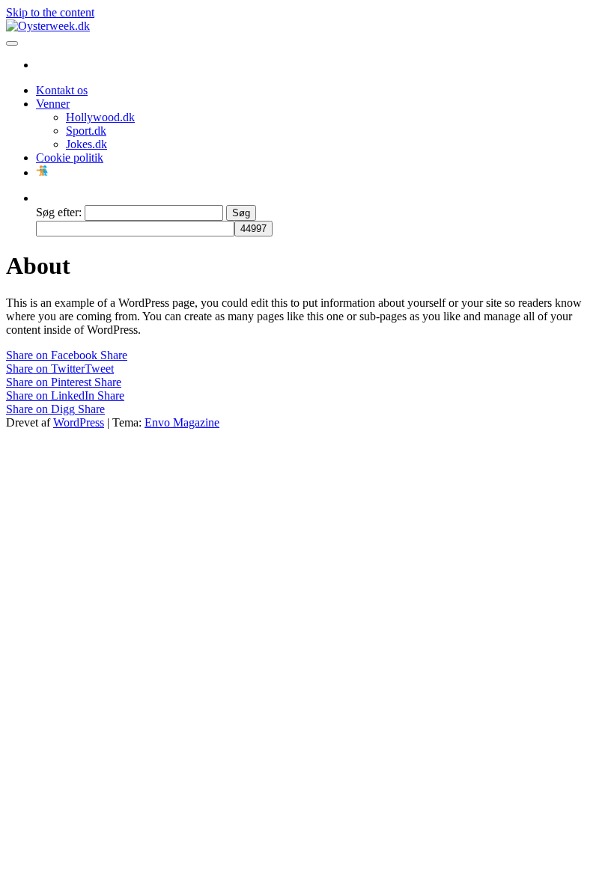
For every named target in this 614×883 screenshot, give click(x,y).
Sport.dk (86, 130)
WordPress (78, 422)
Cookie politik (69, 157)
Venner (53, 103)
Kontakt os (62, 90)
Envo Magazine (182, 422)
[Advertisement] (307, 542)
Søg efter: (59, 212)
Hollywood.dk (100, 117)
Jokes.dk (86, 144)
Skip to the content (50, 12)
